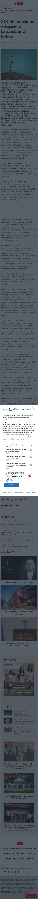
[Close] (34, 409)
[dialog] (19, 450)
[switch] (30, 450)
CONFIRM (11, 485)
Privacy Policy (30, 492)
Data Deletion (7, 492)
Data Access (19, 492)
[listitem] (19, 445)
